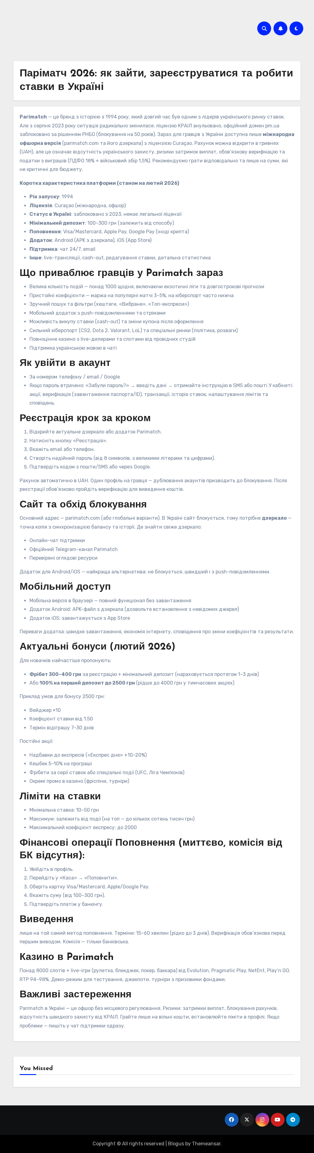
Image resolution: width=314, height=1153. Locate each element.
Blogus (176, 1144)
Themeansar (206, 1144)
